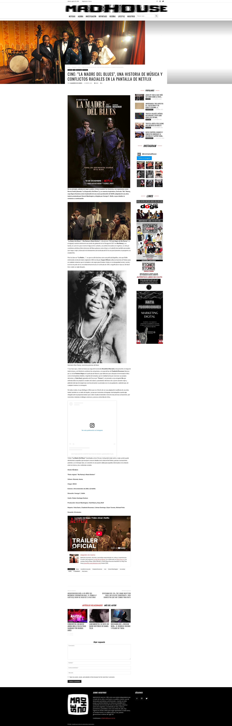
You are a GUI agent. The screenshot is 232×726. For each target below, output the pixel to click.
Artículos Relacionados (92, 605)
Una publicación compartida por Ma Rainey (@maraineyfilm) (92, 454)
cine (105, 569)
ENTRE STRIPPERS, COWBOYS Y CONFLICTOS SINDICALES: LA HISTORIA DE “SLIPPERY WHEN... (154, 134)
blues (77, 569)
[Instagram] (160, 1)
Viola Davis (84, 571)
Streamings (79, 70)
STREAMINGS (76, 571)
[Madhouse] (116, 8)
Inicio (69, 67)
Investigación (91, 16)
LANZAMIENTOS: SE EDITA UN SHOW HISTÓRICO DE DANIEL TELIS (99, 626)
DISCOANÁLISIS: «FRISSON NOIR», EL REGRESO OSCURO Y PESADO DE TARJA (120, 626)
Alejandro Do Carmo (76, 83)
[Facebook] (157, 1)
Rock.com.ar (120, 559)
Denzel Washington (113, 569)
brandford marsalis (85, 569)
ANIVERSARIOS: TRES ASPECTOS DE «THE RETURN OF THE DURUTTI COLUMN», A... (154, 106)
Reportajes (103, 16)
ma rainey (122, 569)
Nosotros (131, 16)
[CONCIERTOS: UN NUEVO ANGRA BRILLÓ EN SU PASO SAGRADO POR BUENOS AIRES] (77, 616)
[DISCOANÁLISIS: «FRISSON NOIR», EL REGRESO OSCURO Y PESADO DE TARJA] (121, 616)
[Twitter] (163, 1)
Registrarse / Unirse (87, 1)
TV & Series (85, 70)
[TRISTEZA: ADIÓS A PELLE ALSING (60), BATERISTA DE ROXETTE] (139, 126)
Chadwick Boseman (97, 569)
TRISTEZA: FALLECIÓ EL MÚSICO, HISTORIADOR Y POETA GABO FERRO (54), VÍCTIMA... (154, 116)
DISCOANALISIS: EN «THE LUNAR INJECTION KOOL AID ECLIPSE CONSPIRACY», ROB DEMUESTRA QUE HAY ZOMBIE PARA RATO (116, 595)
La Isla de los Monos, (100, 559)
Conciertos (70, 621)
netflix (70, 571)
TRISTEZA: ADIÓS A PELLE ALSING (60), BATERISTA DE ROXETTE (155, 124)
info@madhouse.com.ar (108, 718)
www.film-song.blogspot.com (92, 563)
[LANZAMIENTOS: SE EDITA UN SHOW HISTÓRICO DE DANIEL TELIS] (99, 616)
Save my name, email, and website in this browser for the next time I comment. (92, 677)
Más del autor (110, 605)
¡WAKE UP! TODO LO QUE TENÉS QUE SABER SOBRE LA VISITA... (154, 96)
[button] (141, 165)
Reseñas (113, 16)
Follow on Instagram (144, 158)
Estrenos (92, 621)
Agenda (80, 16)
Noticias (72, 16)
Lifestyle (121, 16)
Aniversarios (149, 109)
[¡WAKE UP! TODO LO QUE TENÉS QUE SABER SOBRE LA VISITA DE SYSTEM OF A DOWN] (139, 97)
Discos (113, 621)
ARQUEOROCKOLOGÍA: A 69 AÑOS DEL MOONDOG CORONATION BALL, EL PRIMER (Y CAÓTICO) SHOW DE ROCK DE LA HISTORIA (82, 595)
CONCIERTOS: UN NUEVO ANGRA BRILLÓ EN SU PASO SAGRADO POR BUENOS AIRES (77, 627)
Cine (79, 67)
